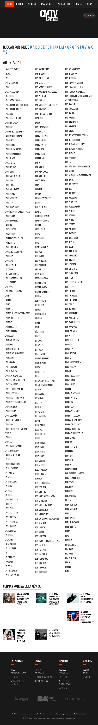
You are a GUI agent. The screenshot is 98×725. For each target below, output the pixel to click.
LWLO (67, 562)
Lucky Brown (71, 446)
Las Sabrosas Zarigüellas (46, 104)
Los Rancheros (71, 237)
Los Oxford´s (70, 193)
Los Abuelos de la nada (45, 496)
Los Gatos (69, 113)
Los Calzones (41, 554)
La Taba (8, 477)
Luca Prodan (70, 366)
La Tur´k (8, 495)
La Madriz (9, 308)
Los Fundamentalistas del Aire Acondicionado (78, 98)
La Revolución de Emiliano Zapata (16, 430)
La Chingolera (11, 198)
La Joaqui (9, 269)
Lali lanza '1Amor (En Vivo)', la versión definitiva (21, 635)
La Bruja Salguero (13, 149)
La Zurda (9, 535)
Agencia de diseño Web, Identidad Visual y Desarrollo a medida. (52, 718)
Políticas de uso (80, 714)
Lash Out (39, 118)
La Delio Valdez (11, 220)
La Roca (8, 437)
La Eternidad (10, 229)
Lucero (68, 388)
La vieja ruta (10, 526)
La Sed (7, 459)
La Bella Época (11, 122)
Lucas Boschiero (72, 375)
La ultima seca (11, 499)
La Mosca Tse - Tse (13, 348)
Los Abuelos (40, 491)
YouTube (62, 669)
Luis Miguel (70, 491)
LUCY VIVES (70, 455)
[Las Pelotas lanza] (41, 634)
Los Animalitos (41, 509)
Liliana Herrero (42, 358)
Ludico (68, 464)
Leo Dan (38, 251)
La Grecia (9, 256)
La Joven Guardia (12, 273)
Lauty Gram (40, 180)
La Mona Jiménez (12, 340)
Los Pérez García (72, 206)
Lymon (68, 566)
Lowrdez (69, 348)
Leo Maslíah (40, 260)
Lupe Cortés (70, 526)
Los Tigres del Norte (74, 282)
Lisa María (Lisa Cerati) (45, 380)
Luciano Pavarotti (73, 424)
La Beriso (9, 127)
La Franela (10, 242)
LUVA (67, 535)
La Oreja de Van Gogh (14, 375)
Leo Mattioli (40, 265)
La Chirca (9, 202)
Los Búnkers (40, 536)
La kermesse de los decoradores (13, 280)
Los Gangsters (71, 104)
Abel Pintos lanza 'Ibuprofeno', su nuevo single (87, 598)
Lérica (38, 296)
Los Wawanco (71, 326)
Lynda (68, 571)
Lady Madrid (10, 544)
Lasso (37, 122)
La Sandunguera (12, 450)
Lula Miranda (71, 509)
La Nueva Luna (11, 371)
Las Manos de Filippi (43, 87)
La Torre (9, 490)
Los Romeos (70, 259)
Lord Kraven (40, 474)
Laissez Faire (10, 548)
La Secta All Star (12, 455)
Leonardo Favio (41, 278)
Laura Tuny (40, 153)
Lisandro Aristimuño (44, 385)
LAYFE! (38, 193)
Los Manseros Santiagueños (77, 166)
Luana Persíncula (73, 362)
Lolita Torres (41, 465)
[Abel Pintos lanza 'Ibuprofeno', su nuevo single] (73, 598)
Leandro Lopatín (42, 216)
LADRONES (9, 539)
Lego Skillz (40, 229)
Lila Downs (40, 354)
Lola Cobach (40, 442)
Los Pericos (70, 211)
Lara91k (8, 566)
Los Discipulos (71, 78)
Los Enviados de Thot (74, 87)
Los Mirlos (69, 170)
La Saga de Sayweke (13, 446)
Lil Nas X (39, 345)
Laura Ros (39, 149)
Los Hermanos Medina (74, 148)
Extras (88, 4)
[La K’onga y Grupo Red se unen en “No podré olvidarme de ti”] (73, 616)
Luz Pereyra (70, 558)
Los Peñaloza (71, 202)
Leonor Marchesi (42, 291)
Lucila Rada (70, 437)
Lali (6, 552)
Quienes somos (65, 684)
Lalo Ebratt (10, 557)
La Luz (7, 304)
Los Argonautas (42, 514)
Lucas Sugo (70, 384)
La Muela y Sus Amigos (14, 353)
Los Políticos (70, 228)
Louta (67, 335)
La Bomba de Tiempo (13, 136)
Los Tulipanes (71, 300)
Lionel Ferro (40, 371)
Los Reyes (69, 242)
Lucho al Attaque (73, 393)
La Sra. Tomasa (11, 468)
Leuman (38, 318)
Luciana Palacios (72, 411)
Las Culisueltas (42, 78)
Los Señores (70, 264)
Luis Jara (69, 486)
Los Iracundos (71, 157)
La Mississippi (10, 326)
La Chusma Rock (12, 207)
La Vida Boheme (11, 521)
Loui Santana (71, 331)
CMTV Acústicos (64, 4)
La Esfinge (9, 225)
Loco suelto (40, 434)
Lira (37, 376)
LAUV (37, 184)
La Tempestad (11, 481)
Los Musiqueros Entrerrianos (78, 175)
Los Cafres (40, 545)
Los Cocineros (41, 572)
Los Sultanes (71, 268)
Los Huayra (70, 153)
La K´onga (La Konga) (14, 291)
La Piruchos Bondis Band (15, 402)
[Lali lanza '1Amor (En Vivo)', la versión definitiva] (9, 634)
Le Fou (37, 202)
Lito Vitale (39, 411)
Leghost (38, 225)
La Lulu (8, 300)
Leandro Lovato (42, 220)
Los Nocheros (71, 188)
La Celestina (10, 167)
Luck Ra (68, 442)
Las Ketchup (40, 82)
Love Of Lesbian (72, 340)
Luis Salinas (70, 495)
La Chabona (10, 171)
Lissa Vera (39, 394)
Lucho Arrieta (71, 397)
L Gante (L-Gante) (12, 69)
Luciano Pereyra (72, 428)
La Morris (9, 344)
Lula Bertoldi (71, 504)
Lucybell (69, 460)
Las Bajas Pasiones (13, 575)
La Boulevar (10, 140)
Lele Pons (39, 238)
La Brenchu (10, 144)
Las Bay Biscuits (42, 69)
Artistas (20, 4)
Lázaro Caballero (43, 198)
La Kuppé (9, 286)
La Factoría (10, 233)
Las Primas (40, 100)
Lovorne (69, 344)
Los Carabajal (41, 558)
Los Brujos (39, 531)
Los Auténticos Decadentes (47, 518)
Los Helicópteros (72, 139)
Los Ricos (69, 246)
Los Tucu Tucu (71, 295)
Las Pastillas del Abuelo (46, 91)
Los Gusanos (70, 130)
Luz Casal (69, 549)
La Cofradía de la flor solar (17, 211)
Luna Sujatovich (72, 522)
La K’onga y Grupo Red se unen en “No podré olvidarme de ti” (87, 617)
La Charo (9, 180)
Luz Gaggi (69, 553)
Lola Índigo (40, 451)
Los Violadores (71, 313)
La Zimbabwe (10, 530)
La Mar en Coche (12, 317)
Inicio (9, 4)
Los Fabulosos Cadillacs (76, 91)
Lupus (67, 531)
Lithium (38, 407)
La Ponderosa (11, 406)
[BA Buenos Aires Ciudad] (46, 698)
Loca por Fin (40, 425)
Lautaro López (41, 171)
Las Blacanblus (42, 73)
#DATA (79, 4)
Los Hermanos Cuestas (75, 144)
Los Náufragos (71, 184)
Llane (37, 420)
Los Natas (69, 179)
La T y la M (9, 472)
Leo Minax (39, 269)
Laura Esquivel (41, 136)
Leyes (37, 322)
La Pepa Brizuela (12, 393)
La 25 (7, 78)
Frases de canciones (44, 677)
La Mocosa (9, 335)
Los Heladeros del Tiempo (76, 135)
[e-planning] (74, 698)
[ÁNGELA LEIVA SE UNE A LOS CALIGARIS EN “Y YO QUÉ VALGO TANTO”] (9, 598)
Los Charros (40, 567)
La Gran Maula (11, 247)
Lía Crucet (39, 331)
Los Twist (69, 304)
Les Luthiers (40, 300)
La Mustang (10, 357)
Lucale (68, 371)
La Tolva (8, 486)
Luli (67, 513)
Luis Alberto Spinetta (74, 473)
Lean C (38, 211)
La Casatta (10, 162)
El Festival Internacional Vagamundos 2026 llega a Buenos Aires (54, 599)
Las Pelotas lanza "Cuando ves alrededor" (55, 633)
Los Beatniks (40, 523)
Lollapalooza (41, 469)
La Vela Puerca (11, 512)
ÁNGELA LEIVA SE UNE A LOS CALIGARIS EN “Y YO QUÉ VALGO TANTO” (23, 599)
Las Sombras (40, 109)
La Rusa (8, 441)
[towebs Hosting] (21, 698)
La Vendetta (10, 517)
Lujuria (68, 500)
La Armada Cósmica (13, 100)
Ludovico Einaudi (72, 469)
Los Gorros (70, 117)
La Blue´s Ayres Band (14, 131)
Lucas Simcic (70, 380)
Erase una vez (41, 680)
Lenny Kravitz (41, 247)
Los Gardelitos (71, 108)
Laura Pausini (41, 144)
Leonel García (41, 287)
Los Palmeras (71, 197)
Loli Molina (40, 460)
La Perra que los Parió (14, 397)
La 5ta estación (12, 82)
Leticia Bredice (41, 314)
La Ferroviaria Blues (14, 238)
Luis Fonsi (69, 482)
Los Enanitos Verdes (74, 82)
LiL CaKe (38, 340)
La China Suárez (12, 189)
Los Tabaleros (71, 273)
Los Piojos (69, 219)
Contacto (63, 687)
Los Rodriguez (71, 255)
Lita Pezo (39, 402)
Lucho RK (69, 402)
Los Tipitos (70, 286)
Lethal (38, 309)
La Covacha (10, 216)
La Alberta (10, 96)
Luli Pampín (70, 517)
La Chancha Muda (12, 176)
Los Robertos (71, 251)
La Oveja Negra (11, 384)
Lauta (37, 162)
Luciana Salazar (72, 415)
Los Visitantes (71, 317)
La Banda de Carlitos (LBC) (16, 104)
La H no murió (10, 265)
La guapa (9, 260)
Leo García (39, 256)
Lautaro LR (40, 176)
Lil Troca (39, 349)
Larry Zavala (11, 570)
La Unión (8, 503)
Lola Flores (40, 447)
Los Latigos (70, 162)
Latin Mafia (40, 131)
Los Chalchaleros (43, 563)
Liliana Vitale (41, 362)
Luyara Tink (70, 544)
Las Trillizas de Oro (43, 113)
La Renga (9, 424)
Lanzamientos (46, 4)
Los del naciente (72, 69)
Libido (37, 336)
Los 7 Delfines (41, 487)
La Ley (7, 295)
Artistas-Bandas (18, 673)
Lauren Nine (40, 158)
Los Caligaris (41, 549)
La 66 (7, 87)
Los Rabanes (70, 233)
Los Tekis (69, 277)
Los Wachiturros (72, 322)
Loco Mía (38, 429)
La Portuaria (10, 411)
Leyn (37, 327)
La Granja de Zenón (13, 251)
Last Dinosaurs (41, 127)
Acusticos (39, 673)
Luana (68, 357)
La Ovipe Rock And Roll (14, 388)
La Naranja (10, 362)
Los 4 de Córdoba (42, 483)
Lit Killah (39, 398)
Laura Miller (40, 140)
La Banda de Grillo (13, 109)
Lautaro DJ (39, 167)
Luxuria (68, 540)
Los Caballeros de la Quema (47, 540)
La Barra (9, 113)
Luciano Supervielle (74, 433)
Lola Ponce (40, 456)
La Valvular (10, 508)
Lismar (38, 389)
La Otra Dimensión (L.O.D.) (15, 380)
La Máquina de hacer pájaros (17, 313)
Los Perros (70, 215)
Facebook (63, 677)
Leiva (37, 233)
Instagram (63, 673)
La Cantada (10, 158)
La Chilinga (10, 184)
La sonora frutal (12, 463)
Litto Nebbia (40, 416)
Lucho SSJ (69, 406)
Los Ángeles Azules (43, 505)
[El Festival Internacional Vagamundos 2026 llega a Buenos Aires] (41, 598)
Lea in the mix (41, 207)
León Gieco (39, 273)
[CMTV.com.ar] (49, 15)
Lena (37, 242)
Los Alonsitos (41, 500)
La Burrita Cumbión (13, 153)
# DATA (38, 669)
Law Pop (38, 189)
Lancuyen (9, 561)
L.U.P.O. (7, 73)
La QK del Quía (11, 415)
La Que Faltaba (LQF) (13, 420)
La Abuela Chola (12, 91)
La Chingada (10, 193)
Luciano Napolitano (73, 420)
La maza (8, 322)
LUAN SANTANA (71, 353)
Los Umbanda (71, 308)
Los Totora (70, 291)
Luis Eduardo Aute (73, 477)
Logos (37, 438)
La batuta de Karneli (14, 118)
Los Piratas (70, 224)
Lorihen (38, 478)
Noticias (32, 4)
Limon (37, 367)
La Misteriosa (11, 331)
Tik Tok (66, 680)
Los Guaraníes (71, 122)
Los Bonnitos (40, 527)
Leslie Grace (40, 305)
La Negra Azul (11, 366)
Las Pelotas (40, 96)
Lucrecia (69, 451)
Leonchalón (40, 282)
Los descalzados (72, 73)
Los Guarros (70, 126)
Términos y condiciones (64, 714)
